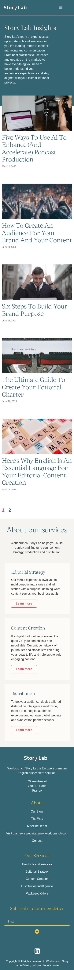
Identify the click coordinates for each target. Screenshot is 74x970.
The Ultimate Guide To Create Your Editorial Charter (33, 387)
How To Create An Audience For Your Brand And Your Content (37, 233)
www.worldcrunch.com (53, 833)
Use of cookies (50, 965)
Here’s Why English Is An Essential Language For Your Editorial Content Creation (37, 471)
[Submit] (37, 931)
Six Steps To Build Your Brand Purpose (34, 310)
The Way (37, 818)
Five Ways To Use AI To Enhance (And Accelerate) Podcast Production (34, 148)
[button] (61, 7)
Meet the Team (37, 826)
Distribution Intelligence (37, 886)
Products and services (37, 864)
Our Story (37, 811)
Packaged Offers (37, 893)
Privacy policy (30, 965)
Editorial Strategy (37, 871)
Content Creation (37, 878)
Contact (37, 840)
